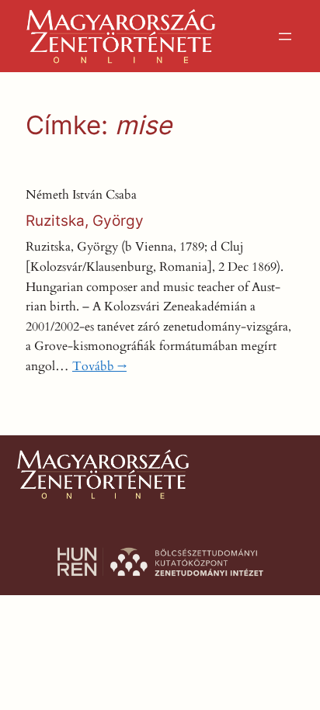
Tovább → (99, 366)
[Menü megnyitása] (285, 36)
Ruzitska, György (85, 221)
